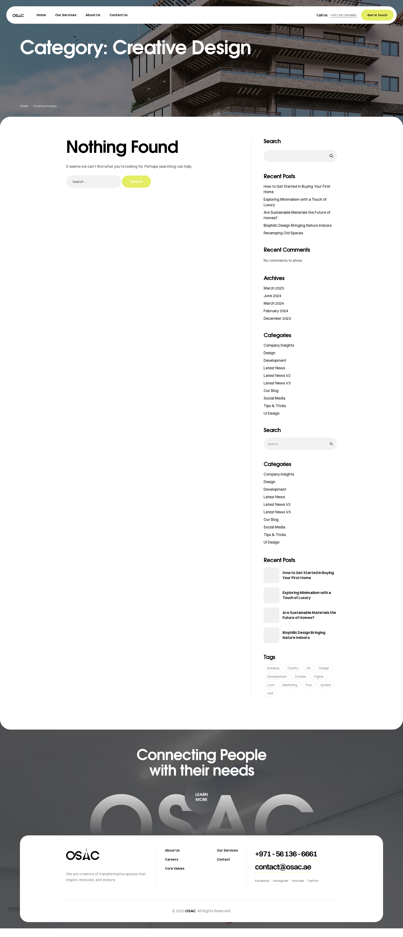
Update (325, 685)
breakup (273, 668)
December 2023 (277, 318)
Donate (300, 676)
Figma (318, 676)
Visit (270, 693)
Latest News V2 (277, 375)
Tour (308, 685)
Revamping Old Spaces (283, 233)
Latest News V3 (277, 383)
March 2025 (274, 288)
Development (275, 360)
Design (269, 352)
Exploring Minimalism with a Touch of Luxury (307, 595)
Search (272, 141)
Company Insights (279, 345)
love (270, 685)
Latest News (274, 368)
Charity (293, 668)
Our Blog (271, 390)
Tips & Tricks (275, 405)
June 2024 (272, 295)
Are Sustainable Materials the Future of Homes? (309, 615)
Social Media (274, 398)
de (308, 668)
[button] (343, 15)
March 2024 (274, 303)
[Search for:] (94, 181)
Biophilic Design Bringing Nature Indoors (298, 225)
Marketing (289, 685)
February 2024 (276, 310)
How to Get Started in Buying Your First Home (308, 575)
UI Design (272, 413)
